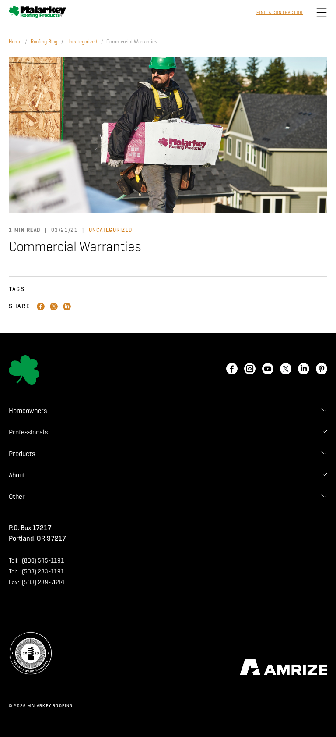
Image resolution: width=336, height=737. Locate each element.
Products (22, 453)
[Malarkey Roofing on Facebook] (232, 369)
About (17, 475)
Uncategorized (81, 41)
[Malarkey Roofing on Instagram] (250, 369)
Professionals (28, 432)
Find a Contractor (279, 12)
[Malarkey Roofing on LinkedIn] (303, 369)
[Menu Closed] (321, 12)
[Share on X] (53, 306)
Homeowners (28, 410)
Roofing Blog (44, 41)
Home (15, 41)
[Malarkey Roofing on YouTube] (267, 369)
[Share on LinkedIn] (67, 306)
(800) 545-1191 (43, 560)
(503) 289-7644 (43, 582)
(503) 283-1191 (43, 571)
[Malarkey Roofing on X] (285, 369)
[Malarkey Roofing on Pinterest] (321, 369)
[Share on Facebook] (40, 306)
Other (17, 496)
